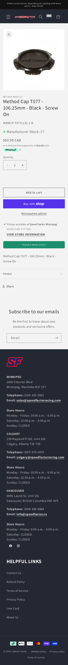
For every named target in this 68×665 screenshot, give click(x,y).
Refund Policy (16, 582)
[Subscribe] (56, 338)
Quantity (8, 157)
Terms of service (36, 657)
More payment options (34, 213)
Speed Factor (19, 651)
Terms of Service (17, 591)
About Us (12, 617)
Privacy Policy (16, 599)
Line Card (13, 608)
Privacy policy (57, 651)
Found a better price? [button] (34, 244)
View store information (26, 234)
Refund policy (38, 651)
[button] (8, 16)
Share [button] (10, 286)
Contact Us (14, 573)
